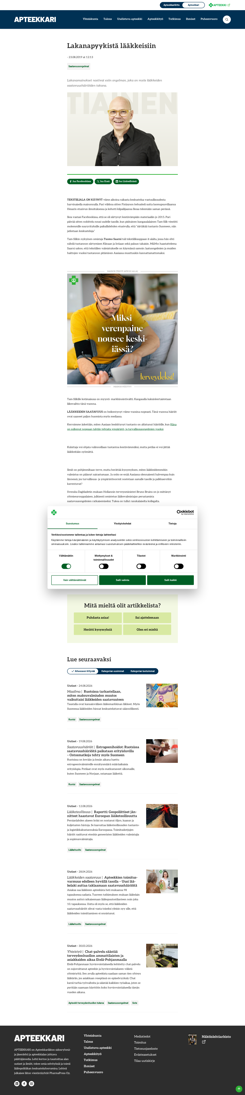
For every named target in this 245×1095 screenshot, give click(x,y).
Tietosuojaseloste (146, 1048)
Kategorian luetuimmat (143, 671)
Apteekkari (193, 5)
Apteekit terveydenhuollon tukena (86, 1002)
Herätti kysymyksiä (98, 631)
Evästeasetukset (145, 1054)
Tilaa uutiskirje (144, 1061)
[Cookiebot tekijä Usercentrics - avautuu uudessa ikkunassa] (179, 512)
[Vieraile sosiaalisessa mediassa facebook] (24, 1083)
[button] (227, 20)
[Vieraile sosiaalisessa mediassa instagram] (31, 1083)
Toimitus (140, 1042)
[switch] (103, 566)
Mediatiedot (142, 1036)
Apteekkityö (155, 19)
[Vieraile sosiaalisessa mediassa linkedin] (17, 1083)
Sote (134, 1002)
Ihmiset (190, 19)
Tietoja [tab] (172, 523)
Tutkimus (174, 19)
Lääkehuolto (74, 849)
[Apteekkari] (35, 19)
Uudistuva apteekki (129, 19)
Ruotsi (71, 719)
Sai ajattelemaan (147, 619)
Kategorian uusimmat (113, 671)
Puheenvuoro (209, 19)
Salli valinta (122, 580)
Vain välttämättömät (74, 580)
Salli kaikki (170, 580)
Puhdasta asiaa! (97, 619)
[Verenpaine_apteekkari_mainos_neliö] (122, 328)
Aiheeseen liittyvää (85, 671)
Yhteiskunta (90, 19)
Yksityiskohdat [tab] (122, 523)
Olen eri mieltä (147, 631)
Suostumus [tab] (72, 523)
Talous (108, 19)
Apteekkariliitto (171, 5)
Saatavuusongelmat (78, 66)
